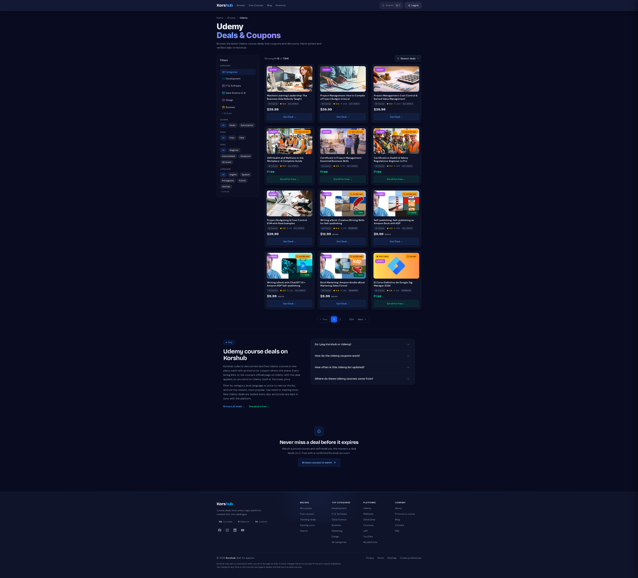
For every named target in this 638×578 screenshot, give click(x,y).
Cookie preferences (410, 557)
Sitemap (392, 557)
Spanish (246, 174)
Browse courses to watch (317, 462)
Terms (380, 557)
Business (336, 525)
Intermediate (228, 156)
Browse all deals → (234, 406)
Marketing (337, 530)
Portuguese (228, 180)
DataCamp (369, 519)
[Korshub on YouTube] (243, 530)
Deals (232, 125)
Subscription (247, 125)
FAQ (397, 530)
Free (232, 137)
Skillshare (368, 513)
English (233, 174)
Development (339, 508)
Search (304, 530)
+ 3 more (225, 191)
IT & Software (339, 513)
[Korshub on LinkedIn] (235, 530)
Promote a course (405, 513)
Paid (242, 137)
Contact (399, 525)
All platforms (370, 542)
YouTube (368, 536)
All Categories (229, 71)
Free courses (307, 513)
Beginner (234, 150)
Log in (415, 5)
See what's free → (259, 406)
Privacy (370, 557)
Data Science (339, 519)
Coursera (368, 525)
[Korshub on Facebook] (220, 530)
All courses (306, 508)
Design (335, 536)
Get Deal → (289, 116)
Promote (281, 5)
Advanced (245, 156)
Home (220, 17)
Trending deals (308, 519)
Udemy (367, 508)
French (242, 180)
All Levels (226, 162)
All (223, 125)
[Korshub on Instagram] (227, 530)
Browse (241, 5)
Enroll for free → (289, 179)
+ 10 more (226, 113)
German (226, 186)
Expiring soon (307, 525)
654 (351, 319)
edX (365, 530)
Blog (269, 5)
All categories (339, 542)
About (398, 508)
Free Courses (256, 5)
